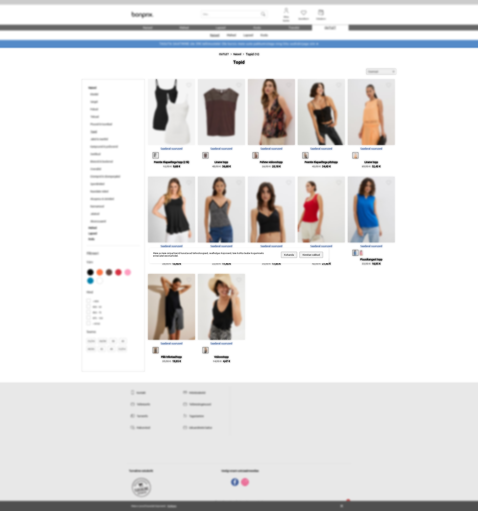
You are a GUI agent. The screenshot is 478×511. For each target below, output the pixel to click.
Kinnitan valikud (311, 254)
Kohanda (289, 254)
